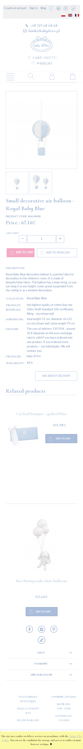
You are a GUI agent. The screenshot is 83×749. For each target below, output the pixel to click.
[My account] (52, 76)
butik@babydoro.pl (44, 30)
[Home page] (42, 43)
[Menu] (10, 76)
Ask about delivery (56, 376)
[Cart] (72, 76)
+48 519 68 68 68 (44, 25)
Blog (43, 8)
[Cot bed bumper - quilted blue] (24, 451)
